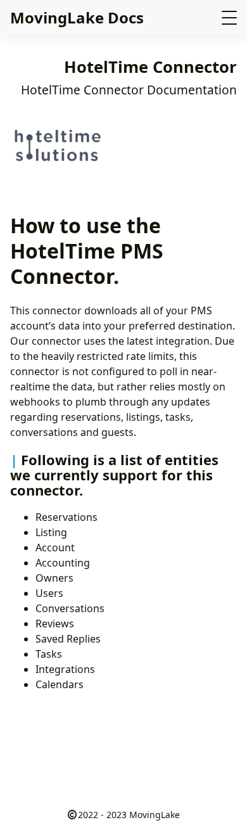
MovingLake (154, 815)
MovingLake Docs (77, 17)
